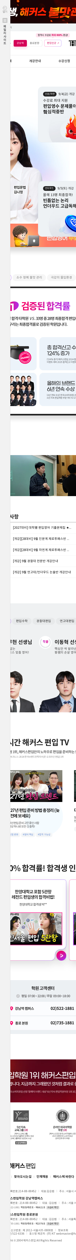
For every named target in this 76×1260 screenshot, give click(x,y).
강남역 (20, 43)
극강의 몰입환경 (61, 277)
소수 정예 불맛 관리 (29, 277)
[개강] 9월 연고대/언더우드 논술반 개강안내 (42, 572)
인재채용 (42, 1177)
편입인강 (51, 43)
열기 (5, 27)
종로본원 (34, 43)
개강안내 (35, 61)
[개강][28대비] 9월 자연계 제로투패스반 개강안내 (42, 550)
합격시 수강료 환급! (53, 35)
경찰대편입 (43, 621)
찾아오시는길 (23, 1177)
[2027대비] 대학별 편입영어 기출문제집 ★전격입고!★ (42, 528)
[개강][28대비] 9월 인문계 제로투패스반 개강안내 (42, 539)
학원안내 (6, 61)
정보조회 (63, 1230)
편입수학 (22, 621)
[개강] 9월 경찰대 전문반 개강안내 (35, 561)
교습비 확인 (52, 1207)
